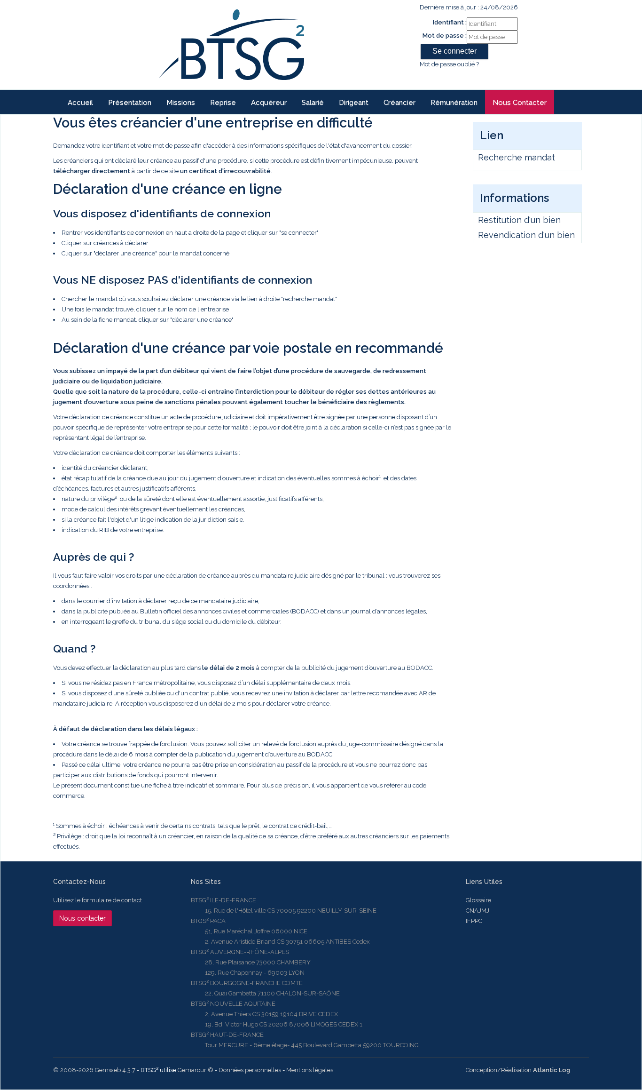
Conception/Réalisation (518, 1070)
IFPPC (474, 920)
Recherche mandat (516, 157)
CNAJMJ (477, 910)
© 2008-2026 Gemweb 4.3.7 (94, 1070)
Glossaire (478, 900)
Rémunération (454, 102)
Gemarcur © (195, 1070)
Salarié (313, 102)
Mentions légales (309, 1070)
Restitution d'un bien (519, 220)
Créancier (399, 102)
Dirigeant (353, 102)
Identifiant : (450, 22)
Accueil (80, 102)
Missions (180, 102)
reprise (223, 102)
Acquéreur (269, 102)
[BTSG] (231, 44)
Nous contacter (520, 102)
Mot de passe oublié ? (449, 64)
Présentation (129, 102)
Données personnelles (250, 1070)
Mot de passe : (445, 35)
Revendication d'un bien (526, 235)
